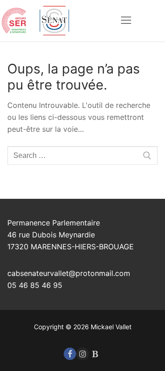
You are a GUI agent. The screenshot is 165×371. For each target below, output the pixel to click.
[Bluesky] (95, 354)
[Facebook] (70, 354)
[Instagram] (82, 354)
